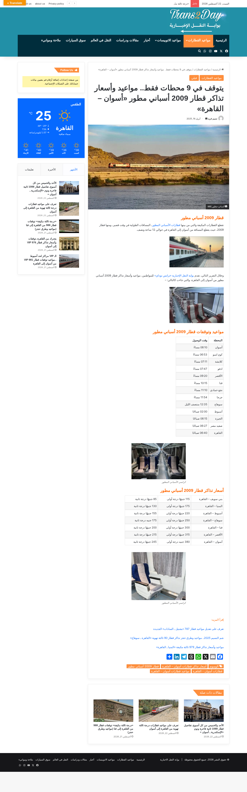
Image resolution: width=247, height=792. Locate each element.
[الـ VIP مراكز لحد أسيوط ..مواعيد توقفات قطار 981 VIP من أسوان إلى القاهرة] (69, 261)
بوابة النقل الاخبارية (169, 759)
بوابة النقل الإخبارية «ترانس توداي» (174, 275)
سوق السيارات (76, 40)
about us (40, 3)
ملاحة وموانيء (51, 40)
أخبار (147, 40)
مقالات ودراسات (127, 40)
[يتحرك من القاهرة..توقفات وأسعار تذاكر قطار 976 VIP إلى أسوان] (69, 243)
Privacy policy (56, 3)
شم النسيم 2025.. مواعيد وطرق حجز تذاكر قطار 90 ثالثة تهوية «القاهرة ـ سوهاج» (177, 638)
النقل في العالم (101, 40)
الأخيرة (52, 169)
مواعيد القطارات (199, 40)
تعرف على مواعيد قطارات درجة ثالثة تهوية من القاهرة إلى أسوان (39, 208)
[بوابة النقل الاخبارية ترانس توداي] (198, 21)
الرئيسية (221, 40)
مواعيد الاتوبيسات (169, 40)
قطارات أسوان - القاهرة (207, 671)
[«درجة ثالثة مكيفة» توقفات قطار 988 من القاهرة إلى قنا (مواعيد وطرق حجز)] (113, 710)
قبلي (194, 78)
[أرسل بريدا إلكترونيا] (206, 118)
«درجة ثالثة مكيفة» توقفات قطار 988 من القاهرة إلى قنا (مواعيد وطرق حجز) (150, 3)
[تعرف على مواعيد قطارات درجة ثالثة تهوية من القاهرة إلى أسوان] (158, 710)
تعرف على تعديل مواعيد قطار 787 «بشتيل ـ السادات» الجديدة (188, 629)
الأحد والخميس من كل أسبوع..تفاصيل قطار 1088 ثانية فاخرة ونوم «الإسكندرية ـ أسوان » (204, 729)
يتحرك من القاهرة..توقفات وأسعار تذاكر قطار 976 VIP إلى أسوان (41, 242)
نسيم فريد (212, 118)
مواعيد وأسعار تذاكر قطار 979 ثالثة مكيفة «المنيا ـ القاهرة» (190, 647)
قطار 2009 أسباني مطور (143, 666)
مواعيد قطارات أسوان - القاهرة (170, 671)
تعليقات (29, 169)
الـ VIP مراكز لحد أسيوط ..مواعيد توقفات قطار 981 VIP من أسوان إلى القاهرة (40, 260)
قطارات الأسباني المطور (166, 225)
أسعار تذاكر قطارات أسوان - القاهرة (184, 666)
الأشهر (73, 169)
